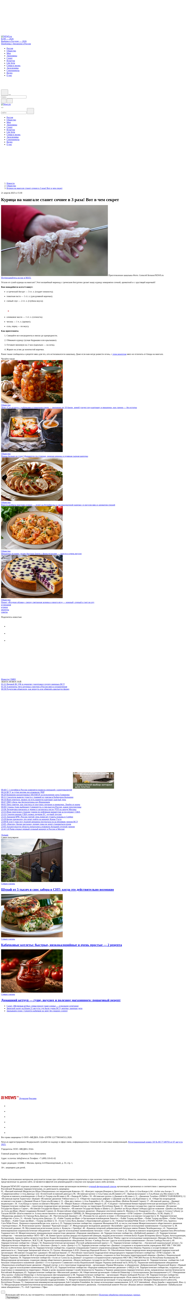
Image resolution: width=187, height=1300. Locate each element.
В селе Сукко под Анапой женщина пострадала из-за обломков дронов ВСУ (39, 822)
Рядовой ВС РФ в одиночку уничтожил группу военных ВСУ (33, 684)
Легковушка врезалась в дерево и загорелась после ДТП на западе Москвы (38, 809)
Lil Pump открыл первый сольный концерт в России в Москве (33, 829)
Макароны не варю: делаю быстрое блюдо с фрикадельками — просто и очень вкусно (41, 553)
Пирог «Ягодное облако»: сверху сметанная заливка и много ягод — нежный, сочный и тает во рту (47, 602)
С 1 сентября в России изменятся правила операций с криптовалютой (36, 790)
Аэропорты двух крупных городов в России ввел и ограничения (34, 686)
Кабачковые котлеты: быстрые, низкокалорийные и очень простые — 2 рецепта (61, 945)
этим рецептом (119, 354)
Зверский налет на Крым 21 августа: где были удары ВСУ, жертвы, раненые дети (44, 1008)
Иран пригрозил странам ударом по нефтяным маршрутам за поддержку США (40, 812)
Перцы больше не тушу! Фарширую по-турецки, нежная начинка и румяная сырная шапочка (44, 456)
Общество (6, 405)
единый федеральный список (102, 1186)
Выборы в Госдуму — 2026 (14, 41)
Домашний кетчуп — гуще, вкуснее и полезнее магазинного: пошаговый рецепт (61, 1000)
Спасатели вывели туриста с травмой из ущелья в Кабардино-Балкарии (37, 797)
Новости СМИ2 (8, 679)
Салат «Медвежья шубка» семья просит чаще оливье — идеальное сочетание (43, 1006)
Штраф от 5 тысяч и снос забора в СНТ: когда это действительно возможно (57, 889)
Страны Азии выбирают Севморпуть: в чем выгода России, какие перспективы (41, 807)
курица (4, 607)
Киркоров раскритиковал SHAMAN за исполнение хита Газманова (35, 795)
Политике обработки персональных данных (119, 1295)
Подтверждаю (12, 1297)
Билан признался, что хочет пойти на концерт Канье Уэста (31, 819)
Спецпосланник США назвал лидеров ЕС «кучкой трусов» (31, 814)
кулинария (6, 605)
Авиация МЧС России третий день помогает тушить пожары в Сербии (37, 817)
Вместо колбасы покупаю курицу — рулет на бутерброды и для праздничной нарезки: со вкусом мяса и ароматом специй (58, 505)
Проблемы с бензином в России (16, 44)
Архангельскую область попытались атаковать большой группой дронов (38, 826)
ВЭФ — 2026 (7, 39)
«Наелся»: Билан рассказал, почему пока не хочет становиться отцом (36, 824)
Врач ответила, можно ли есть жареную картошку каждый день (33, 799)
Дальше (5, 835)
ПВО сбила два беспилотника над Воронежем (25, 802)
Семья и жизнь (8, 883)
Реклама (32, 1098)
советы (4, 612)
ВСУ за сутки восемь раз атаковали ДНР (22, 792)
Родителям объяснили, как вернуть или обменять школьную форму (35, 689)
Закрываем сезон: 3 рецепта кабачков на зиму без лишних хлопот (37, 1011)
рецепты (5, 610)
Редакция (23, 1098)
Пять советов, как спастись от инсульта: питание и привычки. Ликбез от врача (40, 804)
